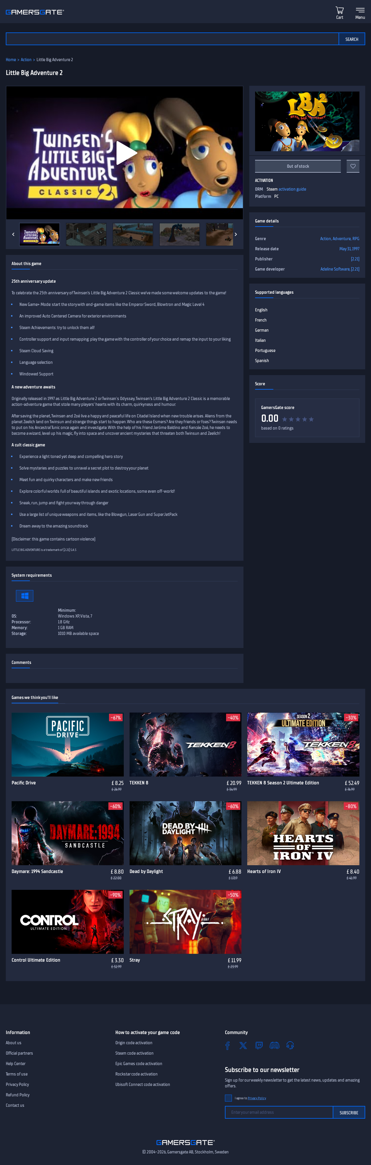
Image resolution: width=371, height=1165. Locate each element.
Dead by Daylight (146, 871)
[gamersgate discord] (274, 1045)
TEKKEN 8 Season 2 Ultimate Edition (283, 782)
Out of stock (298, 166)
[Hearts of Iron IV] (303, 833)
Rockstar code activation (136, 1074)
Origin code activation (133, 1043)
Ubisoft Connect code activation (142, 1084)
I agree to (250, 1098)
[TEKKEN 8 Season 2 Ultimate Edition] (303, 745)
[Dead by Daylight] (186, 833)
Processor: (21, 622)
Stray (135, 960)
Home (11, 60)
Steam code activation (134, 1053)
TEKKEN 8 (139, 782)
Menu (360, 17)
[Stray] (186, 922)
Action (26, 60)
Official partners (19, 1053)
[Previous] (13, 234)
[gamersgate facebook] (227, 1045)
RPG (355, 239)
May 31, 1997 (349, 249)
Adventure (342, 239)
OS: (14, 616)
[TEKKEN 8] (186, 745)
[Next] (236, 234)
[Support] (290, 1045)
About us (13, 1043)
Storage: (19, 633)
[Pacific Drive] (68, 745)
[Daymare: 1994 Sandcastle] (68, 833)
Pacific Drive (24, 782)
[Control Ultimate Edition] (68, 922)
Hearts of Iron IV (264, 871)
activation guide (292, 189)
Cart (339, 17)
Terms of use (17, 1074)
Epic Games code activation (138, 1064)
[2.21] (355, 259)
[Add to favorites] (353, 166)
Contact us (15, 1105)
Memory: (20, 628)
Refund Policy (18, 1095)
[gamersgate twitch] (259, 1045)
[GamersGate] (186, 1146)
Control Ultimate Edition (36, 960)
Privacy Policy (17, 1084)
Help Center (16, 1064)
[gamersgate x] (243, 1045)
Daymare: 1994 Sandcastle (37, 871)
